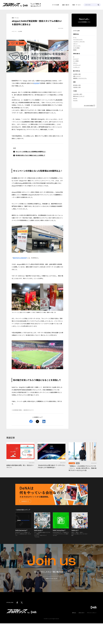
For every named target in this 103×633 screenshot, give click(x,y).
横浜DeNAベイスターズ (78, 96)
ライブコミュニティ (78, 39)
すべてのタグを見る (88, 105)
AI (73, 57)
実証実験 (36, 83)
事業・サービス (76, 5)
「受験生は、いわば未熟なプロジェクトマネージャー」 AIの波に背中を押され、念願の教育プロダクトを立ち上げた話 (82, 468)
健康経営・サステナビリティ (80, 78)
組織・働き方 (65, 5)
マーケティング (76, 65)
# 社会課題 (20, 31)
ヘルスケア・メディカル (79, 41)
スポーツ (75, 43)
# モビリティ (14, 31)
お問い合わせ (81, 612)
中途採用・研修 (77, 87)
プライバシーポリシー (92, 612)
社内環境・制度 (77, 74)
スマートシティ (76, 45)
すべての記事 (55, 5)
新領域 (74, 50)
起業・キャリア (77, 76)
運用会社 (74, 612)
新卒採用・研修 (77, 85)
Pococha (75, 100)
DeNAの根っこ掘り (77, 94)
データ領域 (75, 61)
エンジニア (75, 59)
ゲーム (74, 37)
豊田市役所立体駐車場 (19, 258)
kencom (75, 98)
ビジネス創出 (76, 48)
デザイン (75, 63)
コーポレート (76, 67)
